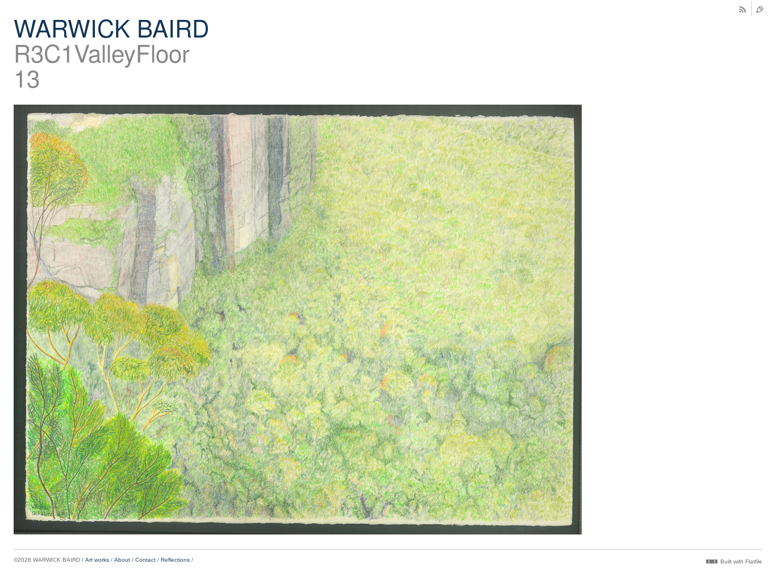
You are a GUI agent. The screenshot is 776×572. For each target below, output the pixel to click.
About (122, 560)
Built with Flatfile (741, 561)
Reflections (175, 560)
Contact (145, 560)
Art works (97, 560)
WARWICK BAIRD (111, 27)
